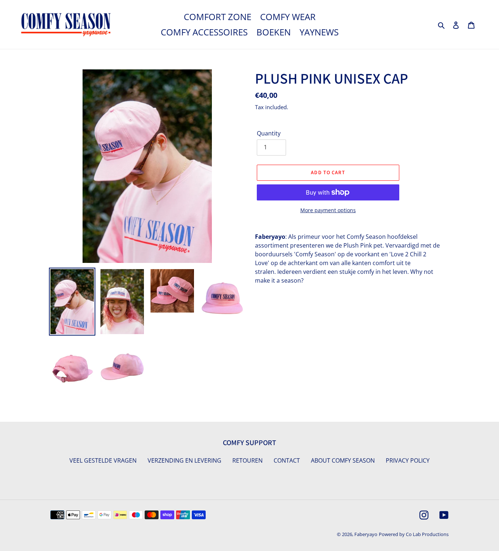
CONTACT (287, 460)
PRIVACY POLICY (408, 460)
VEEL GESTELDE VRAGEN (103, 460)
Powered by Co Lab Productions (414, 534)
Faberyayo (365, 534)
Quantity (269, 133)
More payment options (328, 210)
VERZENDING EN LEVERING (184, 460)
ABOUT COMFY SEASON (343, 460)
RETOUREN (247, 460)
